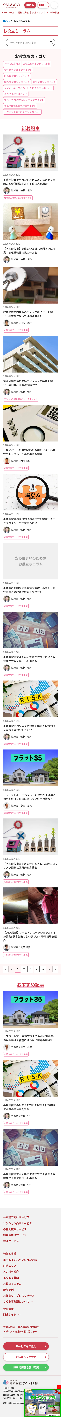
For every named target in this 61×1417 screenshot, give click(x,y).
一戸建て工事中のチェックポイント (22, 111)
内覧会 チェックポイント (17, 75)
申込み (30, 5)
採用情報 (8, 1309)
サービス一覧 (8, 12)
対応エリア (37, 12)
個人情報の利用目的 (28, 1326)
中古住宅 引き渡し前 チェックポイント (24, 99)
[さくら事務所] (11, 4)
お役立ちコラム (12, 1283)
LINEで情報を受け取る (26, 1367)
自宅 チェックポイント (44, 81)
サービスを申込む (26, 1346)
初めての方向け (12, 63)
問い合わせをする (26, 1357)
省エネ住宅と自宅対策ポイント (20, 105)
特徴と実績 (23, 12)
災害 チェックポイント (15, 93)
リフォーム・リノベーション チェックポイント (28, 87)
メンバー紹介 (53, 12)
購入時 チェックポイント (17, 81)
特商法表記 (9, 1326)
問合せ (43, 5)
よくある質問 (11, 1277)
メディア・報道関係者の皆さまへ (20, 1331)
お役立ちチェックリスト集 (36, 63)
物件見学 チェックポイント (18, 69)
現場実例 (8, 1289)
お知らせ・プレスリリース (18, 1295)
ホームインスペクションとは (20, 1259)
